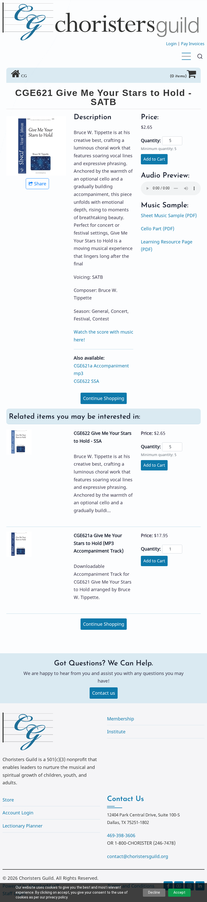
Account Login (18, 813)
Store (8, 800)
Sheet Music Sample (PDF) (169, 215)
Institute (116, 732)
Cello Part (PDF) (157, 229)
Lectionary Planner (22, 826)
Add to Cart (154, 159)
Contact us (103, 693)
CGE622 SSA (86, 381)
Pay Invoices (192, 43)
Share (40, 184)
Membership (120, 719)
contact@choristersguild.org (137, 856)
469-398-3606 (121, 835)
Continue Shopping (103, 398)
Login (171, 43)
